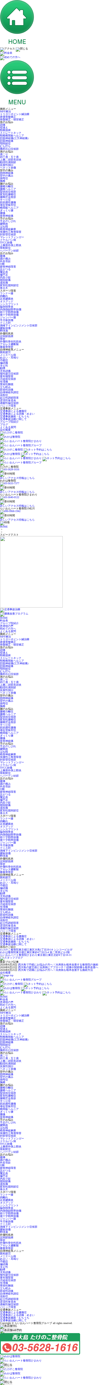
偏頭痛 (4, 362)
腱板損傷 (5, 328)
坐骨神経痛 (6, 215)
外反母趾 (5, 261)
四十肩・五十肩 (9, 156)
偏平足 (4, 274)
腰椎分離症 (6, 186)
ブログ (4, 424)
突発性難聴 (6, 384)
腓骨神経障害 (8, 266)
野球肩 (4, 330)
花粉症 (4, 395)
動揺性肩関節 (8, 162)
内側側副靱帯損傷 (10, 309)
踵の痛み (5, 258)
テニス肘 (5, 322)
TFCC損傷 (6, 242)
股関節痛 (5, 279)
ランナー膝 (6, 293)
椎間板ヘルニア (9, 207)
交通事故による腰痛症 (13, 411)
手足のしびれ (8, 221)
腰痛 (2, 213)
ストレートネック (10, 132)
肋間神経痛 (6, 172)
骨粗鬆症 (5, 247)
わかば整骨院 (35, 952)
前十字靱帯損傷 (9, 312)
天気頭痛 (5, 370)
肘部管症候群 (8, 234)
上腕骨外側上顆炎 (10, 245)
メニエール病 (8, 354)
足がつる (5, 269)
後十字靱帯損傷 (9, 314)
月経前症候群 (8, 378)
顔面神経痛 (6, 140)
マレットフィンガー (12, 237)
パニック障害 (8, 405)
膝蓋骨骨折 (6, 346)
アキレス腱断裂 (9, 344)
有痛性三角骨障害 (10, 231)
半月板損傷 (6, 320)
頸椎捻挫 (5, 130)
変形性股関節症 (9, 285)
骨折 (2, 338)
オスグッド (6, 301)
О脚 (2, 263)
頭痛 (2, 124)
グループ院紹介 (9, 421)
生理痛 (4, 381)
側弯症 (4, 178)
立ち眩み (5, 387)
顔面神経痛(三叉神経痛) (14, 138)
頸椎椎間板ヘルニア (12, 135)
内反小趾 (5, 277)
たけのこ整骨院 (36, 949)
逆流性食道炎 (8, 400)
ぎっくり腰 (6, 210)
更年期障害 (6, 376)
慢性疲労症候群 (9, 373)
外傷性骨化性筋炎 (10, 341)
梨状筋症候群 (8, 191)
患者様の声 (6, 625)
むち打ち (5, 146)
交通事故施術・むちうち (14, 416)
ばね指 (4, 226)
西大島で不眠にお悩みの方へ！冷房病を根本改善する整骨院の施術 (58, 964)
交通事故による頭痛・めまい (17, 413)
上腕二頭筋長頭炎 (10, 159)
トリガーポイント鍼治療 (14, 114)
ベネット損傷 (8, 167)
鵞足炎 (4, 271)
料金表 (4, 620)
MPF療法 (5, 111)
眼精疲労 (5, 352)
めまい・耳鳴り (9, 357)
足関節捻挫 (6, 336)
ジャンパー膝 (8, 317)
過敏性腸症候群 (9, 403)
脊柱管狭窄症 (8, 205)
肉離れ (4, 296)
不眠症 (4, 360)
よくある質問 (8, 427)
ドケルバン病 (8, 239)
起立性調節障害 (9, 397)
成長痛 (4, 282)
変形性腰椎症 (8, 194)
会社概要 (5, 429)
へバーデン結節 (9, 250)
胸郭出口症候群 (9, 148)
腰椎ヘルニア (8, 189)
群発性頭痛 (6, 389)
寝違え (4, 127)
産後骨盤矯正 (8, 116)
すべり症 (5, 199)
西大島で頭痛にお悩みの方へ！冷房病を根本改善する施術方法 (55, 969)
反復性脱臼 (6, 164)
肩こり (4, 154)
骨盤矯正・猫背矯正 (12, 119)
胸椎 (2, 181)
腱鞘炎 (4, 223)
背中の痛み (6, 175)
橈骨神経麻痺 (8, 229)
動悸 (2, 368)
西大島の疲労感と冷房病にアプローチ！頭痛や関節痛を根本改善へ (58, 967)
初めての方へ (8, 628)
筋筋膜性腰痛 (8, 202)
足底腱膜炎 (6, 298)
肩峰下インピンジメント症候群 (18, 325)
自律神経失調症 (9, 392)
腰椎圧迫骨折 (8, 197)
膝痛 (2, 255)
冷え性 (4, 365)
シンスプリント (9, 304)
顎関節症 (5, 143)
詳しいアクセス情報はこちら (17, 477)
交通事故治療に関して (13, 419)
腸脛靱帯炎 (6, 306)
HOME (4, 526)
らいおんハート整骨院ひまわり (36, 954)
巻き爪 (4, 288)
